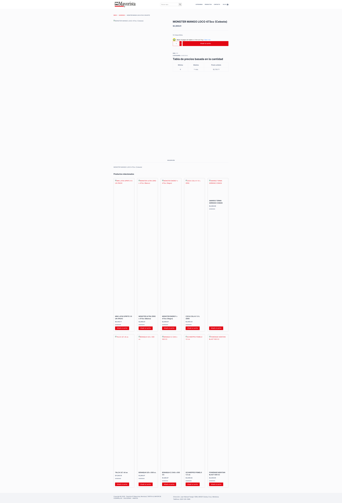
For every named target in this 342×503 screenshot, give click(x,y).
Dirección (176, 497)
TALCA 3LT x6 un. (121, 472)
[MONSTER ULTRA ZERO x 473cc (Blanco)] (147, 246)
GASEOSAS (184, 55)
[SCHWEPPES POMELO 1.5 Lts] (194, 402)
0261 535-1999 (185, 499)
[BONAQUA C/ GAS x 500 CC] (171, 402)
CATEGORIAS (199, 4)
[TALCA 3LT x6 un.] (124, 402)
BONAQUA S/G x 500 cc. (147, 472)
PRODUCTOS (208, 4)
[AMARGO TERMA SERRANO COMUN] (218, 188)
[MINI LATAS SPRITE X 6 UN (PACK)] (124, 246)
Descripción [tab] (171, 160)
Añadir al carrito (205, 43)
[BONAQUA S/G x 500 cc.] (147, 402)
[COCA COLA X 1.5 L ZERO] (194, 246)
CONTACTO (217, 4)
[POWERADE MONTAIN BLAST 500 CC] (218, 402)
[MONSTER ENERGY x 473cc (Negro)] (171, 246)
